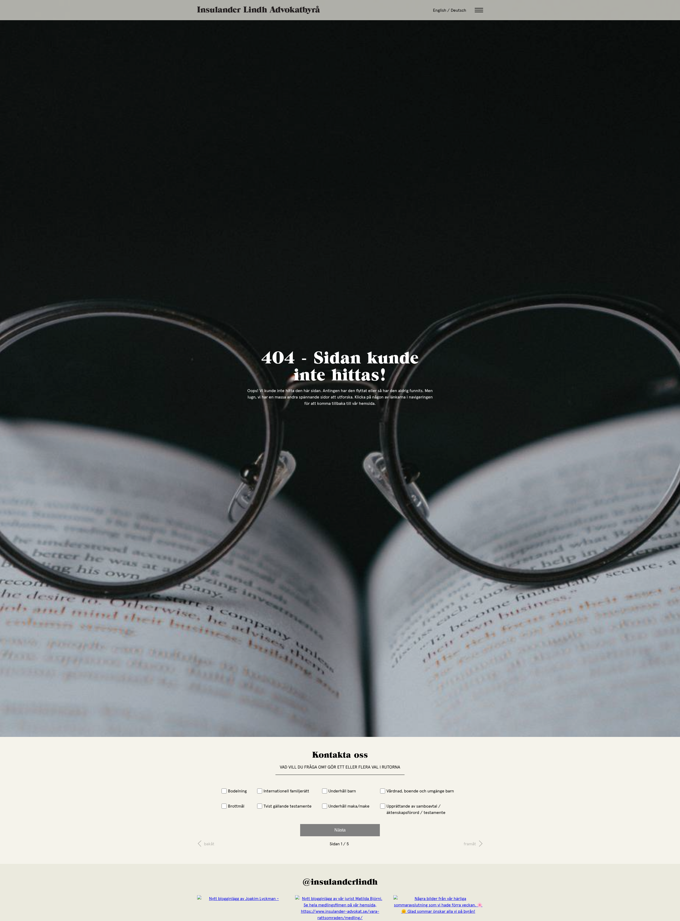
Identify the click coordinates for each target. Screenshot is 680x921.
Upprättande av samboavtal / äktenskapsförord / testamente (415, 809)
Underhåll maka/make (348, 806)
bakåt (209, 843)
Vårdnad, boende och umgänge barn (420, 790)
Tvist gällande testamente (288, 806)
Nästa (340, 830)
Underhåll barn (342, 790)
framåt (470, 843)
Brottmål (236, 806)
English (439, 10)
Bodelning (237, 790)
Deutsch (458, 10)
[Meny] (479, 10)
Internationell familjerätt (286, 790)
